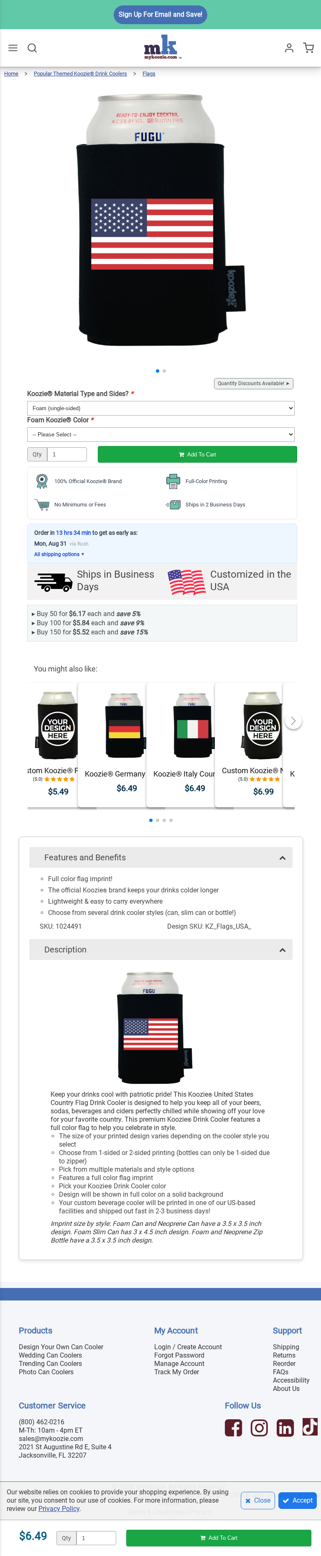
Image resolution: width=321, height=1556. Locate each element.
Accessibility (291, 1380)
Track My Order (176, 1372)
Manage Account (179, 1364)
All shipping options (59, 554)
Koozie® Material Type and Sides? (80, 394)
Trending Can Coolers (50, 1364)
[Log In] (289, 47)
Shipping (286, 1347)
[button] (157, 371)
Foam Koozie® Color (60, 420)
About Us (286, 1389)
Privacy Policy (58, 1509)
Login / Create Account (188, 1347)
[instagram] (260, 1429)
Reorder (284, 1364)
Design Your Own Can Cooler (61, 1347)
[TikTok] (311, 1429)
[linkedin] (286, 1429)
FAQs (280, 1372)
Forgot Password (179, 1355)
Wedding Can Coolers (50, 1355)
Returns (284, 1355)
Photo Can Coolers (46, 1372)
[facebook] (234, 1429)
